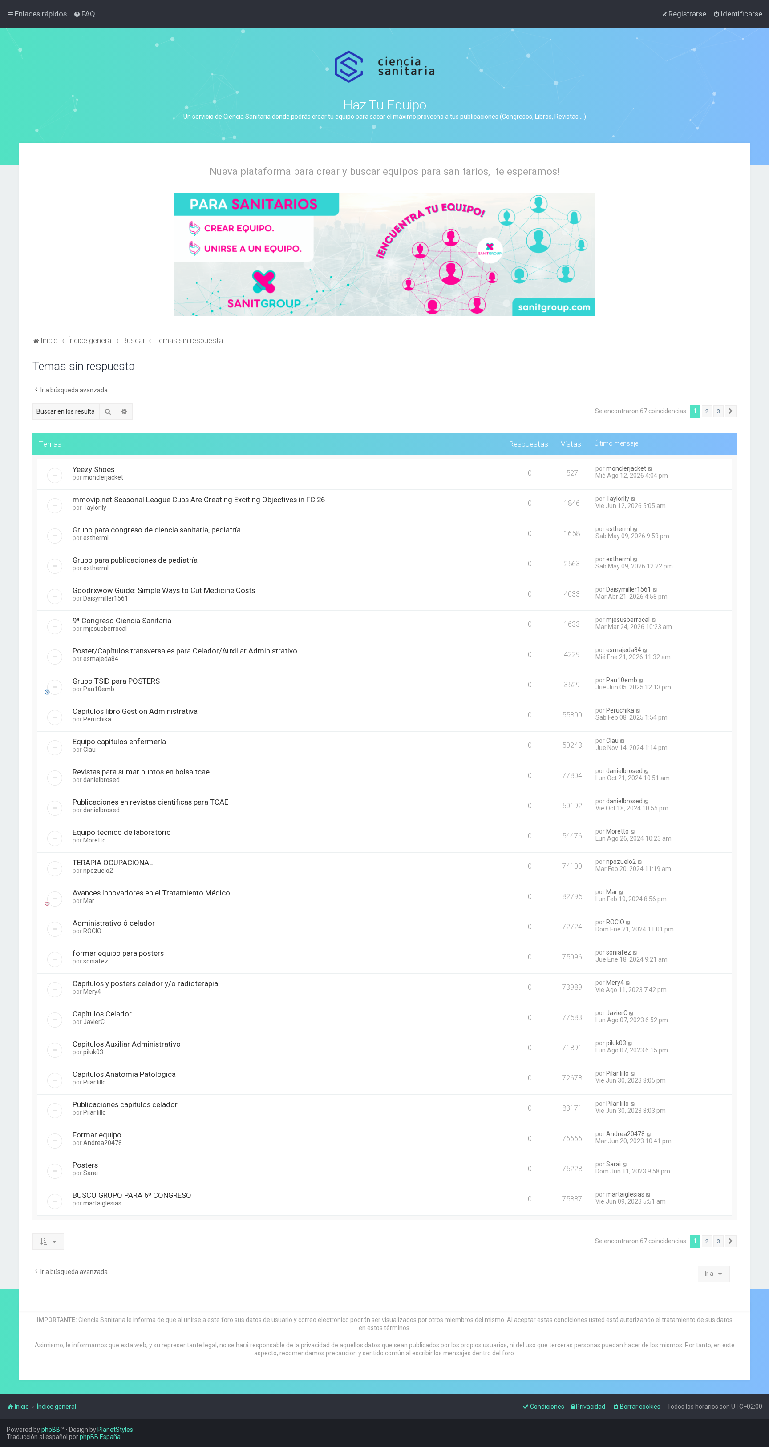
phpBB (50, 1429)
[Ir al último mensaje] (650, 468)
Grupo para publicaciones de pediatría (135, 560)
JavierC (94, 1021)
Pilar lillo (94, 1082)
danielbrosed (101, 779)
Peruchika (97, 719)
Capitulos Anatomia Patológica (124, 1074)
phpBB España (100, 1436)
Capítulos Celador (102, 1013)
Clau (89, 749)
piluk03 (93, 1052)
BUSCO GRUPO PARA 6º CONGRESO (132, 1195)
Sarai (90, 1173)
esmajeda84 (100, 658)
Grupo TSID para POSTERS (116, 681)
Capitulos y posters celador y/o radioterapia (145, 983)
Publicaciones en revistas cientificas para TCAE (150, 802)
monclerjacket (103, 477)
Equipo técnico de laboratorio (122, 832)
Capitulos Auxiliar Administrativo (127, 1044)
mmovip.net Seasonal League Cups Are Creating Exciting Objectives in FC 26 (199, 499)
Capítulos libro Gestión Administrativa (135, 711)
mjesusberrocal (105, 628)
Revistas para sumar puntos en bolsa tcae (141, 771)
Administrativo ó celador (114, 923)
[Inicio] (385, 67)
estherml (96, 537)
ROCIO (92, 931)
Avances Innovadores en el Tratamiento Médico (151, 892)
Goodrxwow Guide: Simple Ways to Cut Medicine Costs (164, 590)
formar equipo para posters (118, 953)
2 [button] (706, 411)
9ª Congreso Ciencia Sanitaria (122, 620)
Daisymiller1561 (105, 598)
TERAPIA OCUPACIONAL (113, 862)
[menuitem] (84, 14)
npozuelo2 (98, 870)
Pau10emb (98, 689)
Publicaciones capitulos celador (125, 1104)
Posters (85, 1165)
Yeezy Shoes (93, 469)
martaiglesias (102, 1203)
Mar (88, 900)
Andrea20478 (102, 1142)
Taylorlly (94, 507)
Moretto (94, 840)
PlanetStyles (115, 1429)
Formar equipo (97, 1134)
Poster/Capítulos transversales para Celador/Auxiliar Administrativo (185, 650)
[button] (731, 411)
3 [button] (718, 411)
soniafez (95, 961)
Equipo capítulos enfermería (119, 741)
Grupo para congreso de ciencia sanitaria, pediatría (157, 529)
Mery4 (92, 991)
